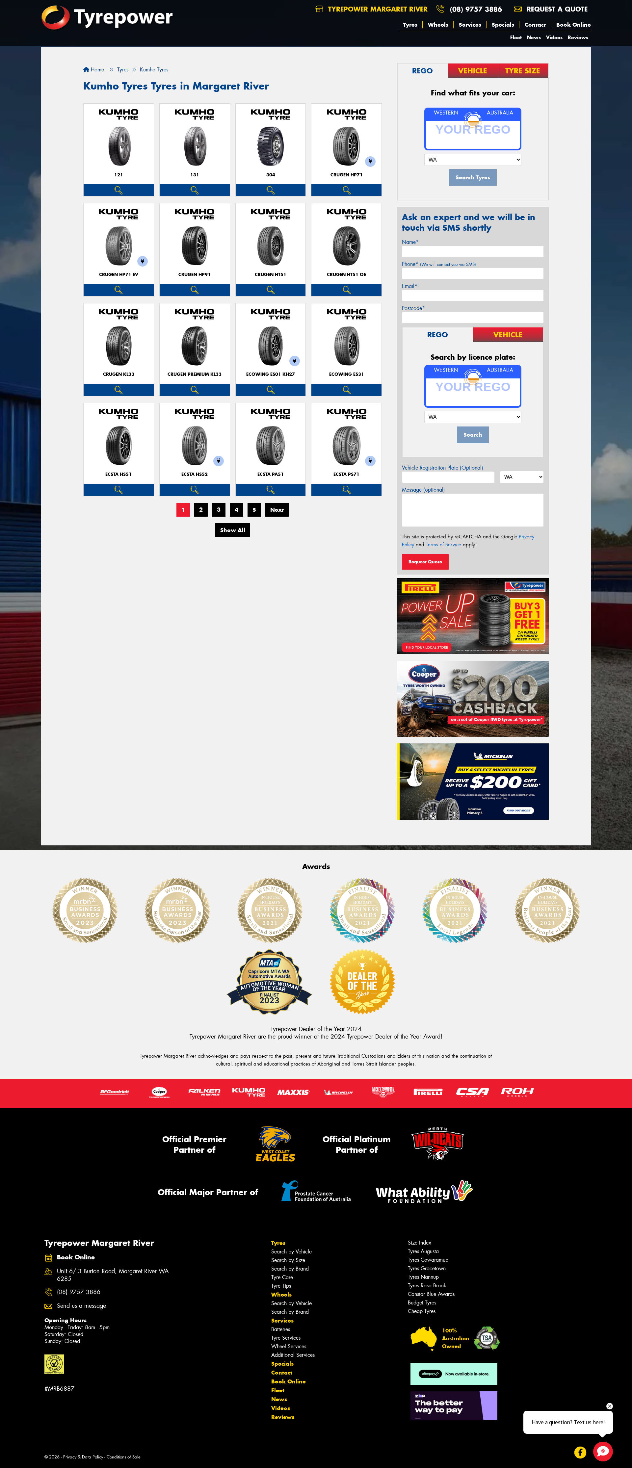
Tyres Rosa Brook (427, 1285)
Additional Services (293, 1355)
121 (118, 175)
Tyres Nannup (423, 1277)
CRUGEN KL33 (118, 374)
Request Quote (425, 562)
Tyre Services (286, 1337)
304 (270, 175)
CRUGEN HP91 (194, 274)
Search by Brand (290, 1268)
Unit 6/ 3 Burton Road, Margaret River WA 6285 (113, 1275)
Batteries (280, 1329)
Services (470, 24)
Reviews (578, 37)
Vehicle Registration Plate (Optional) (442, 467)
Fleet (516, 37)
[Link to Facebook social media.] (580, 1452)
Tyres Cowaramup (428, 1259)
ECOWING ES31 (346, 374)
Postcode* (413, 308)
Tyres (410, 24)
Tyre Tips (281, 1285)
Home (96, 69)
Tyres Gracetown (427, 1268)
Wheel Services (288, 1346)
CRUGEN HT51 (270, 274)
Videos (554, 37)
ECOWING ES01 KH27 (270, 374)
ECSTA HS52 (194, 474)
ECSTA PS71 (346, 474)
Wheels (438, 24)
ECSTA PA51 (270, 474)
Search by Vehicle (291, 1251)
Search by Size (288, 1260)
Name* (410, 242)
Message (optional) (423, 489)
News (534, 37)
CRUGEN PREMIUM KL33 (195, 374)
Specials (503, 24)
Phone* (439, 264)
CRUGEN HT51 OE (346, 274)
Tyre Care (282, 1277)
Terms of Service (443, 544)
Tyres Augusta (423, 1251)
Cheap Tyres (421, 1311)
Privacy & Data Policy (83, 1457)
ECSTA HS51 (118, 474)
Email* (409, 286)
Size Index (419, 1242)
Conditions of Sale (124, 1457)
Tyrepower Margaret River (377, 9)
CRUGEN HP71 (346, 175)
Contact (535, 24)
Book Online (573, 24)
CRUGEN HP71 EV (118, 274)
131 (194, 175)
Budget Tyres (422, 1302)
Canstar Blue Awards (431, 1294)
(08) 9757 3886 (476, 9)
